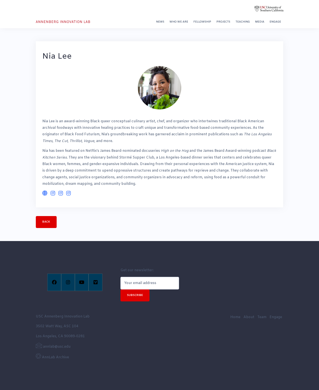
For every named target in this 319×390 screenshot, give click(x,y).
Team (261, 317)
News (160, 22)
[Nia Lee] (159, 87)
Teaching (242, 22)
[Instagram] (68, 282)
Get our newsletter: (137, 270)
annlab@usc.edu (56, 346)
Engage (275, 22)
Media (259, 22)
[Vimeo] (95, 282)
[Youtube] (82, 282)
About (248, 317)
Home (235, 317)
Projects (223, 22)
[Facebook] (54, 282)
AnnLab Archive (55, 357)
